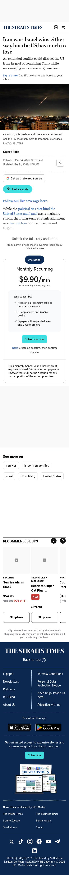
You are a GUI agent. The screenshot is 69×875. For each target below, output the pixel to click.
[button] (56, 27)
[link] (22, 27)
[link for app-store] (19, 727)
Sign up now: (10, 75)
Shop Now (16, 617)
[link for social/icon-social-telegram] (57, 841)
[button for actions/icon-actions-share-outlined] (60, 163)
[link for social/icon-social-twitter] (11, 841)
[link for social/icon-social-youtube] (48, 841)
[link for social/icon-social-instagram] (30, 841)
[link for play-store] (48, 727)
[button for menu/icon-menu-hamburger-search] (63, 27)
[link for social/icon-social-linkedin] (34, 851)
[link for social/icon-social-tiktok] (21, 841)
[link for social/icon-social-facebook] (39, 841)
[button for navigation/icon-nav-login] (56, 27)
